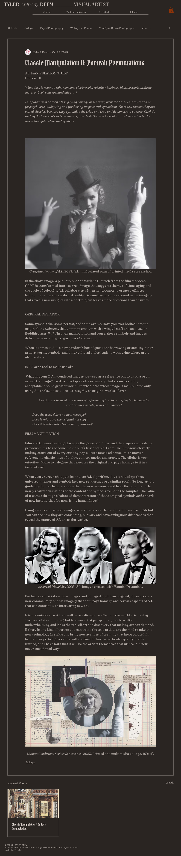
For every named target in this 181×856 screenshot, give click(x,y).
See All (169, 782)
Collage (28, 28)
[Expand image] (46, 555)
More (144, 28)
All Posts (12, 28)
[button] (169, 28)
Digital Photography (51, 28)
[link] (171, 10)
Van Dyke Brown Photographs (116, 28)
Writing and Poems (81, 28)
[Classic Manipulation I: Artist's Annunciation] (33, 803)
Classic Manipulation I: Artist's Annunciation (29, 826)
